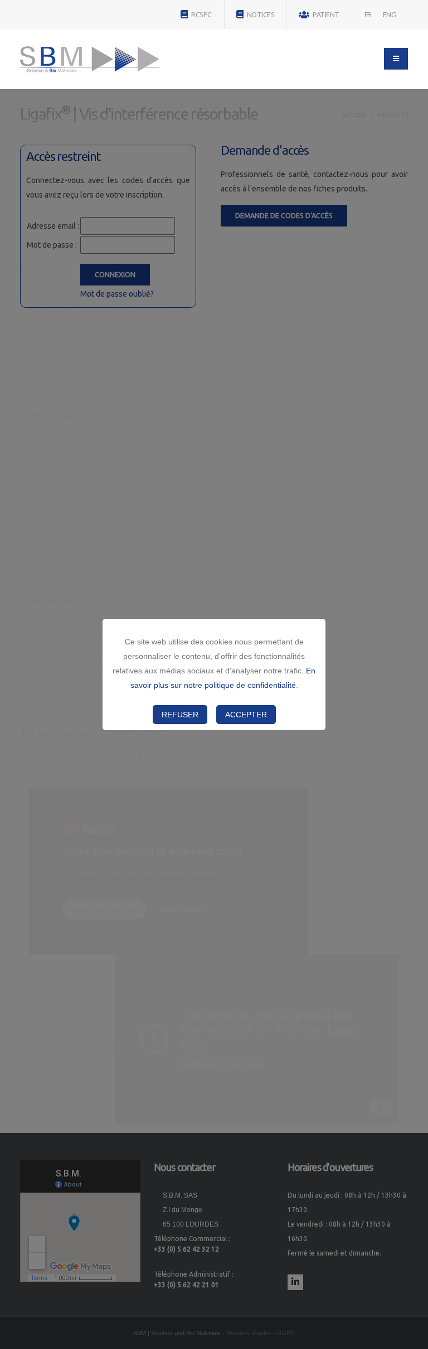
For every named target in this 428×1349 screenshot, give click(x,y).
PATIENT (325, 14)
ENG (389, 14)
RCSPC (201, 14)
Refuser (180, 714)
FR (368, 14)
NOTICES (259, 14)
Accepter (246, 714)
